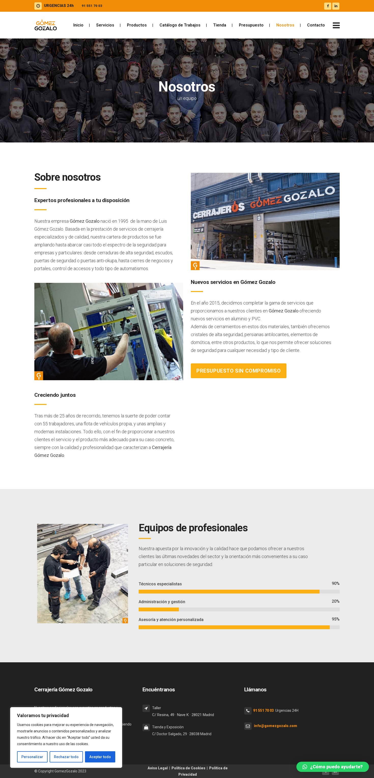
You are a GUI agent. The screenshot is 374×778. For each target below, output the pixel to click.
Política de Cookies (188, 768)
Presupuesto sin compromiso (238, 371)
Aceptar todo (100, 757)
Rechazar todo (66, 757)
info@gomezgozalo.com (275, 726)
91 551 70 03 (92, 6)
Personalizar (32, 757)
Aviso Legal (158, 768)
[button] (332, 767)
